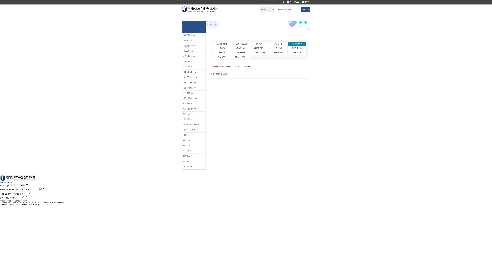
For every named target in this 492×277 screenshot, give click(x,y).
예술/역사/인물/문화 (259, 53)
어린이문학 (278, 48)
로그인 (289, 2)
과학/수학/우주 (297, 44)
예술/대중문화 (190, 109)
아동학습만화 (240, 53)
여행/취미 (188, 104)
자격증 (186, 156)
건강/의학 (188, 93)
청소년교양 (189, 130)
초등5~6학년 (221, 57)
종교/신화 (259, 44)
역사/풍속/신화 (190, 77)
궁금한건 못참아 (222, 44)
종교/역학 (188, 119)
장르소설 (188, 51)
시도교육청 (3, 186)
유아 (186, 135)
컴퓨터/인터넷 (190, 88)
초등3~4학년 (297, 53)
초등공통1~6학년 (240, 57)
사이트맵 (296, 2)
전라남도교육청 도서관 (7, 190)
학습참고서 (278, 44)
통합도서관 (305, 2)
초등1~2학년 (278, 53)
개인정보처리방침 (5, 201)
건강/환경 (221, 48)
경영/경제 (189, 35)
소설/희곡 (189, 46)
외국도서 (187, 151)
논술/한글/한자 (297, 48)
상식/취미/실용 (240, 48)
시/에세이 (189, 56)
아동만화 (221, 53)
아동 (187, 140)
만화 (186, 146)
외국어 (187, 67)
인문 (187, 62)
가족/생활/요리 (190, 98)
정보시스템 (3, 198)
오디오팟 (187, 167)
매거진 (187, 114)
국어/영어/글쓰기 (259, 48)
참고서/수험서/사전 (192, 125)
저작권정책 (15, 201)
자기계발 (188, 40)
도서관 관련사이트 (6, 194)
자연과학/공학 (190, 83)
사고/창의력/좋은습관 (240, 44)
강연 (186, 161)
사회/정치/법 (189, 72)
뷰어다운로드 (23, 201)
